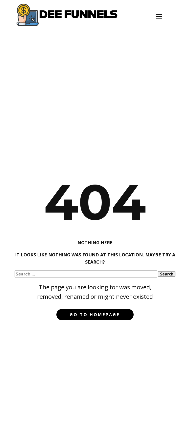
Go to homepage (95, 314)
